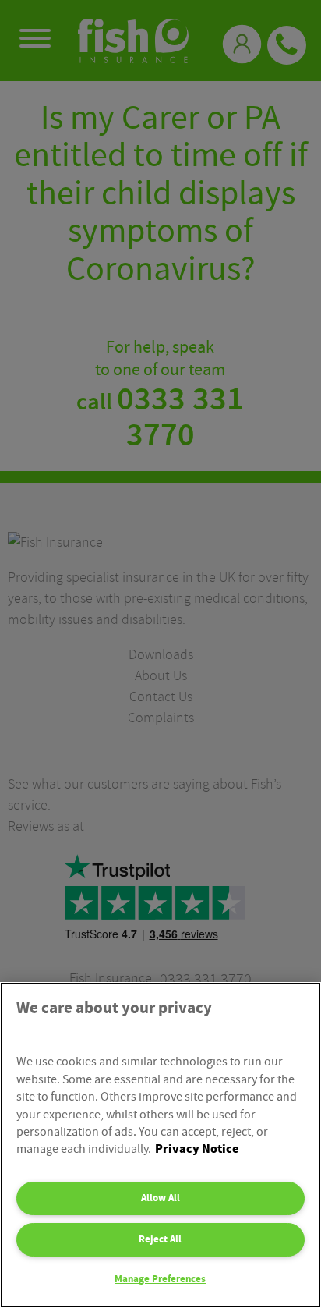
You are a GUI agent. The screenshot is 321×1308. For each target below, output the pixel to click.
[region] (160, 1145)
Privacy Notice (196, 1149)
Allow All (160, 1198)
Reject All (160, 1239)
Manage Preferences (160, 1279)
